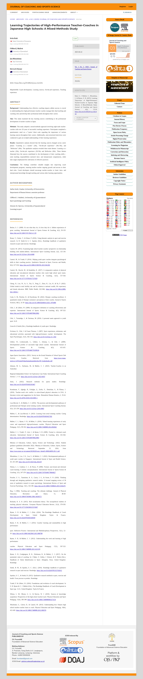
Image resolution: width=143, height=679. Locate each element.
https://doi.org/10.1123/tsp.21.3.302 (45, 337)
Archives (25, 12)
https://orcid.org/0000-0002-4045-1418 (19, 44)
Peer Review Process (119, 126)
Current (14, 12)
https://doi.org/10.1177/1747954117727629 (23, 278)
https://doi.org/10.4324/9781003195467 (22, 384)
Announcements (59, 12)
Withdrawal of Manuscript (119, 148)
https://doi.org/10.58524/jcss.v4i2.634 (28, 83)
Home (12, 19)
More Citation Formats (82, 118)
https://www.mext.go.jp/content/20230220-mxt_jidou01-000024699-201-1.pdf (35, 451)
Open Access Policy (119, 132)
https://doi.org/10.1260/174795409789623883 (24, 438)
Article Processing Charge (119, 135)
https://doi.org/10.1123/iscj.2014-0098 (22, 254)
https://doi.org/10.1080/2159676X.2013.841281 (35, 265)
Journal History (119, 119)
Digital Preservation (119, 139)
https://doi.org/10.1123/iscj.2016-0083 (32, 408)
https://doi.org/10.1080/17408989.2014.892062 (42, 427)
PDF (76, 38)
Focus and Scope (119, 122)
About (73, 12)
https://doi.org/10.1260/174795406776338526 (24, 350)
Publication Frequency (119, 129)
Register (123, 6)
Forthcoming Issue (40, 12)
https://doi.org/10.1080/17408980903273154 (41, 600)
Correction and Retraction (119, 152)
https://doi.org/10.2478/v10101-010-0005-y (24, 398)
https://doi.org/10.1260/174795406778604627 (41, 472)
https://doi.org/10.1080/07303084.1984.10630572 (26, 496)
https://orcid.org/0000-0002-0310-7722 (19, 64)
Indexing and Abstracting (119, 155)
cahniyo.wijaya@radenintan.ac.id (32, 661)
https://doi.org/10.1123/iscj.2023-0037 (33, 377)
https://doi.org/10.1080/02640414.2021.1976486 (40, 303)
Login (131, 6)
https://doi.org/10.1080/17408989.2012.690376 (31, 610)
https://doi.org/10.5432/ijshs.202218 (30, 462)
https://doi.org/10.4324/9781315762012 (49, 570)
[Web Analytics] (115, 235)
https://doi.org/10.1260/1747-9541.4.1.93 (23, 233)
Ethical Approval (119, 165)
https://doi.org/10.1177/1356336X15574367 (24, 507)
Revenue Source (119, 158)
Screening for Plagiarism (119, 145)
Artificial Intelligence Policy (119, 161)
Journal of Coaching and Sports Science (35, 6)
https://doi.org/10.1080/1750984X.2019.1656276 (49, 486)
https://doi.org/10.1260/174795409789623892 (24, 313)
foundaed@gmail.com (24, 658)
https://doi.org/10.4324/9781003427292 (39, 416)
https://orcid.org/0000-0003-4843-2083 (19, 54)
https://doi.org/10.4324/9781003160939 (22, 518)
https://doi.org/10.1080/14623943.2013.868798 (27, 533)
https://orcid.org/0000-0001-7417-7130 (19, 74)
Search (128, 12)
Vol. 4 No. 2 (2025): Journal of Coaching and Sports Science (50, 19)
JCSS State (123, 235)
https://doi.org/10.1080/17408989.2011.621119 (25, 549)
